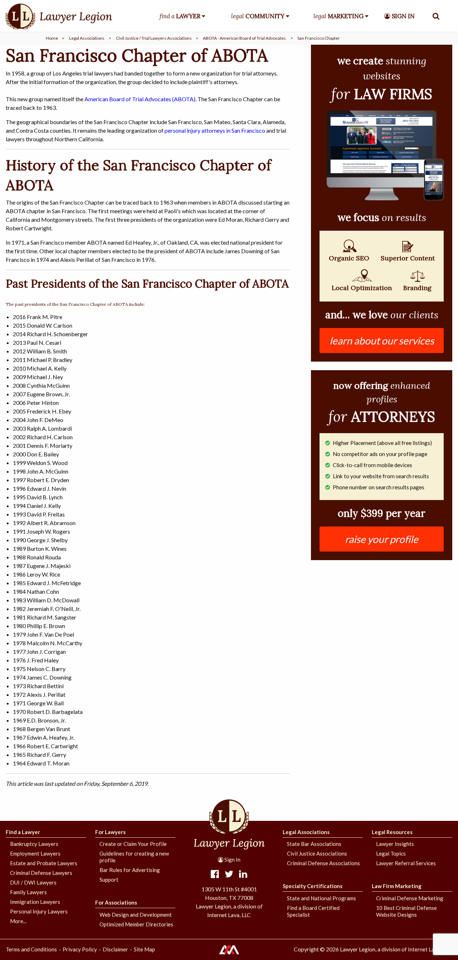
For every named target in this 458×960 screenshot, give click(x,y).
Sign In (231, 859)
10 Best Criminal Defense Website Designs (406, 911)
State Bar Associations (314, 844)
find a (180, 16)
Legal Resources (392, 832)
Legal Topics (391, 853)
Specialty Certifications (312, 886)
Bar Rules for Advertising (129, 870)
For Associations (116, 902)
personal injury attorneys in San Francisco (215, 130)
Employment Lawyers (35, 853)
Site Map (144, 949)
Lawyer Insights (395, 844)
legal (257, 16)
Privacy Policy (80, 949)
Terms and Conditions (31, 949)
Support (108, 879)
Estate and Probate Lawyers (43, 863)
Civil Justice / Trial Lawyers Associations (154, 38)
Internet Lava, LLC (429, 949)
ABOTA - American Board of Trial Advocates (244, 38)
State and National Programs (321, 898)
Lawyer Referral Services (406, 863)
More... (18, 921)
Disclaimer (115, 949)
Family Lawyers (28, 892)
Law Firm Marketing (397, 886)
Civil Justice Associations (317, 853)
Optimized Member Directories (136, 924)
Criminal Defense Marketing (409, 898)
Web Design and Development (135, 914)
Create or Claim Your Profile (133, 844)
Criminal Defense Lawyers (41, 873)
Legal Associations (86, 38)
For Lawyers (110, 832)
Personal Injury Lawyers (39, 911)
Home (52, 38)
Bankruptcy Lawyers (34, 844)
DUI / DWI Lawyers (33, 882)
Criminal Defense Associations (323, 863)
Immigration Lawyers (35, 901)
